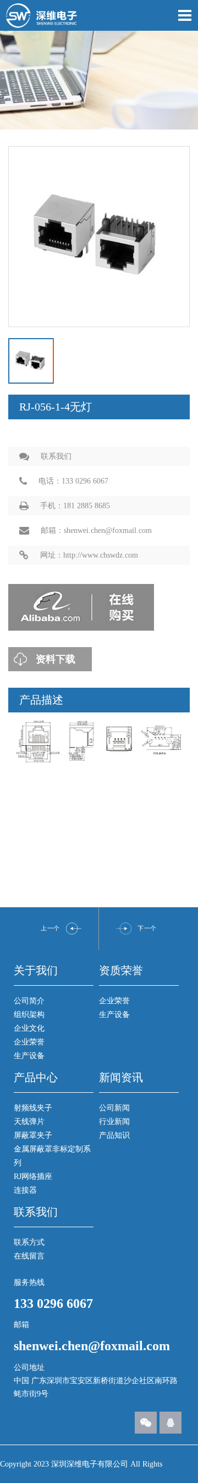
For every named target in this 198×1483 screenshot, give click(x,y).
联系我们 (56, 456)
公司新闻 (114, 1108)
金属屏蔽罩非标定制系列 (52, 1156)
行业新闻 (114, 1121)
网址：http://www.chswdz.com (89, 555)
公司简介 (29, 1001)
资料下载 (55, 659)
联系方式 (29, 1242)
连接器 (25, 1190)
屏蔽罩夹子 (33, 1135)
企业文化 (29, 1028)
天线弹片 (29, 1121)
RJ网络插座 (33, 1176)
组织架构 (29, 1014)
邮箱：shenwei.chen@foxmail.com (96, 530)
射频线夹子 (33, 1108)
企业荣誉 (29, 1042)
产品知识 (114, 1135)
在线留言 (29, 1256)
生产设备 (29, 1056)
